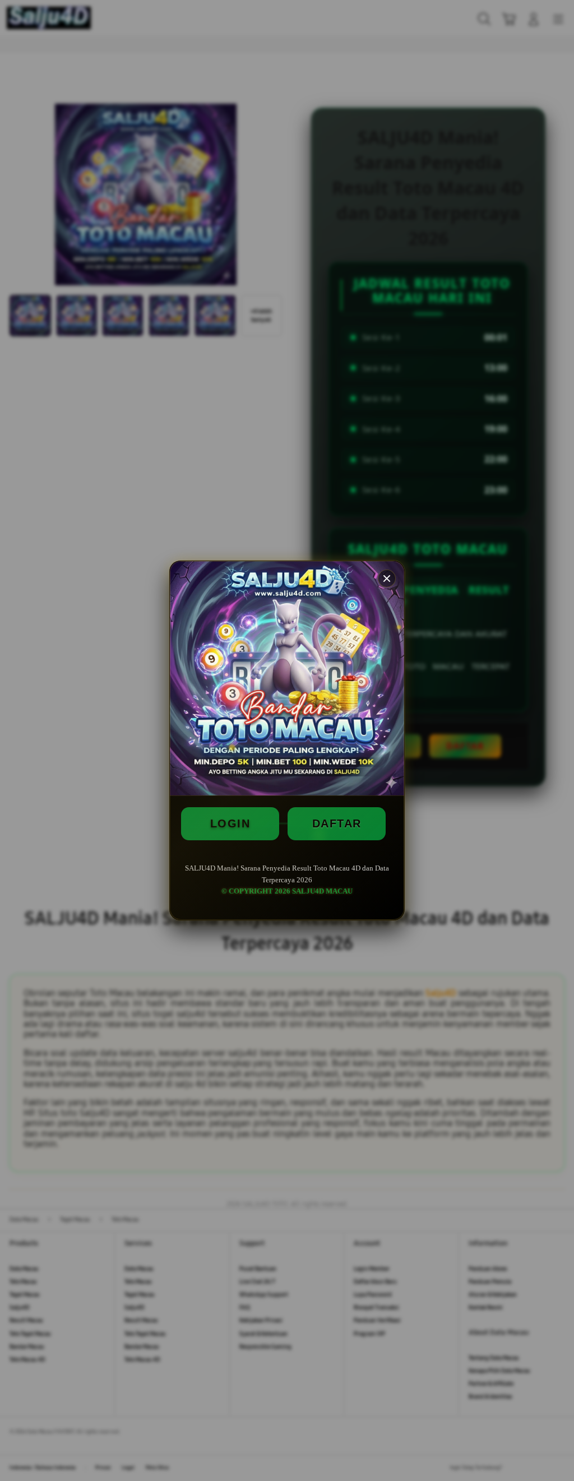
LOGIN (230, 823)
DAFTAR (337, 823)
